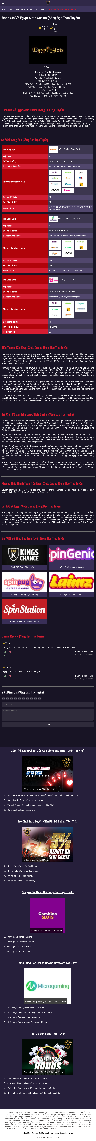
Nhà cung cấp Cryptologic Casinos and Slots (27, 1022)
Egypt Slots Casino (52, 78)
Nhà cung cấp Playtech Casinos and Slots (26, 1007)
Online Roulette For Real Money (21, 881)
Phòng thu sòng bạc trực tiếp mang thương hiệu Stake (31, 1088)
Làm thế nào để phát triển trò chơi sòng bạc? (27, 1078)
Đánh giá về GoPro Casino (19, 947)
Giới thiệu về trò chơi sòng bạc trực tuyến (26, 800)
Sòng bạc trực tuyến (35, 9)
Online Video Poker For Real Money (23, 866)
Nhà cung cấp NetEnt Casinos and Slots (25, 1017)
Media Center (60, 1133)
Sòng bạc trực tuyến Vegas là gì (22, 810)
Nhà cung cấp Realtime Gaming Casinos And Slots (30, 1012)
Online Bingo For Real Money (20, 876)
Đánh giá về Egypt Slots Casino (62, 9)
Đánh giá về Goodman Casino (21, 942)
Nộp (48, 725)
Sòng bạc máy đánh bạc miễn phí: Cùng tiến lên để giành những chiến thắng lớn (43, 795)
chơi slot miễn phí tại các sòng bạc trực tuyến (28, 1083)
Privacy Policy (47, 1133)
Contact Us (36, 1133)
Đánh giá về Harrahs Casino (20, 951)
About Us (26, 1133)
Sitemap (69, 1133)
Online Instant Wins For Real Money (23, 871)
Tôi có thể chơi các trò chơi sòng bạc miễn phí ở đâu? (31, 805)
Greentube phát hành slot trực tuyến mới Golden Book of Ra (34, 1093)
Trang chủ (19, 9)
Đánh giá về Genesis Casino (20, 937)
